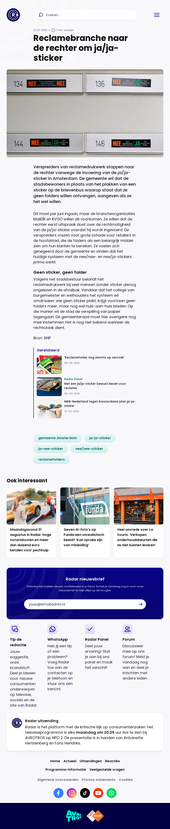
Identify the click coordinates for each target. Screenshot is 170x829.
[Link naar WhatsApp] (112, 793)
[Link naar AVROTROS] (74, 816)
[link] (57, 438)
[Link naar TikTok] (85, 793)
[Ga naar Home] (13, 15)
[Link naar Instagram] (72, 793)
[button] (156, 15)
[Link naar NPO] (95, 816)
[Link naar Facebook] (58, 793)
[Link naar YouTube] (98, 793)
